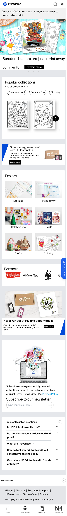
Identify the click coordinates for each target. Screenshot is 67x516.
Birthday (55, 92)
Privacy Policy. (50, 394)
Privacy (44, 494)
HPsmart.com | (14, 494)
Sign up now (48, 326)
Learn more (15, 162)
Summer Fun (38, 92)
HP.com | (10, 490)
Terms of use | (31, 494)
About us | (22, 490)
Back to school (16, 92)
